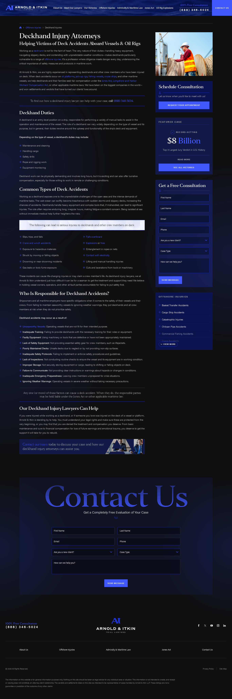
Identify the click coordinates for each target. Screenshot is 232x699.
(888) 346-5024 (194, 9)
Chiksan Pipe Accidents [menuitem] (174, 326)
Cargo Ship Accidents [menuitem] (173, 312)
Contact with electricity (98, 255)
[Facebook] (199, 625)
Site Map (223, 668)
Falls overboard (94, 236)
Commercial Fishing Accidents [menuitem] (177, 333)
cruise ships (110, 76)
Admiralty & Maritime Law (130, 7)
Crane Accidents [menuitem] (170, 340)
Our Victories (90, 7)
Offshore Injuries (107, 7)
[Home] (26, 8)
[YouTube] (211, 625)
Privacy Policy (208, 668)
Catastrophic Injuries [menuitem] (172, 319)
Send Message (170, 280)
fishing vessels (96, 76)
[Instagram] (218, 625)
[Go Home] (20, 27)
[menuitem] (57, 7)
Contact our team (35, 444)
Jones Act (149, 7)
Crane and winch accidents (37, 243)
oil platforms (68, 76)
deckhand (38, 50)
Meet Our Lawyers (73, 7)
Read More (184, 159)
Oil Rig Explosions (164, 7)
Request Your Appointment (184, 105)
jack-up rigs (81, 76)
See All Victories (184, 167)
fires (103, 243)
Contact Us (222, 8)
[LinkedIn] (224, 625)
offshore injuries (53, 59)
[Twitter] (205, 625)
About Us (57, 7)
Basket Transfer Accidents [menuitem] (175, 305)
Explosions (91, 243)
